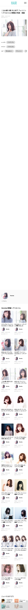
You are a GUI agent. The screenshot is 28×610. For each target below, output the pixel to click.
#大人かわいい (9, 51)
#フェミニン (19, 51)
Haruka (12, 299)
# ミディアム (11, 42)
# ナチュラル (11, 46)
